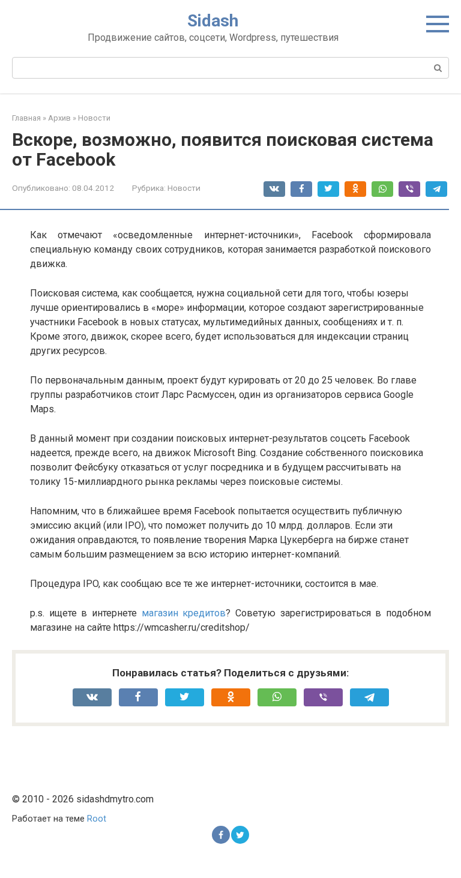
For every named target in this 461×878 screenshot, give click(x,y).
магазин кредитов (184, 613)
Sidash (212, 21)
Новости (183, 188)
